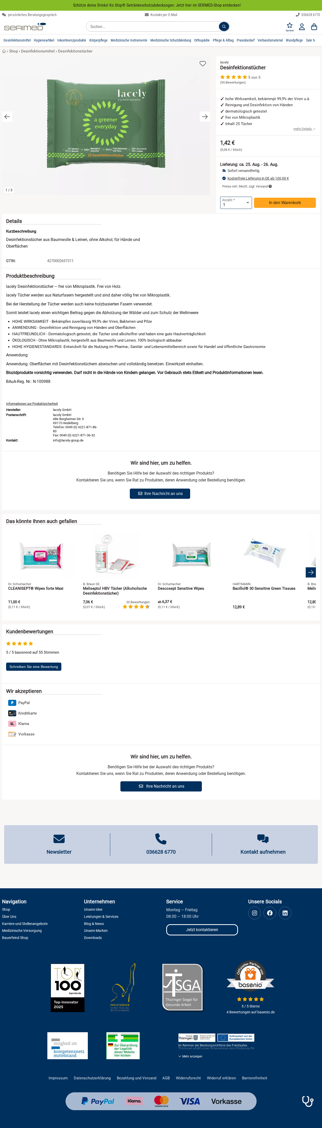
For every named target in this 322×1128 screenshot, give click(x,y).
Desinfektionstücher (75, 51)
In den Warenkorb (285, 202)
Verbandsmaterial (270, 40)
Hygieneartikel (44, 40)
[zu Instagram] (254, 913)
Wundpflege (294, 40)
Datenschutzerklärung (92, 1078)
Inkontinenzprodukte (71, 40)
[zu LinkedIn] (285, 913)
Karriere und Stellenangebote (25, 924)
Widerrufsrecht (188, 1078)
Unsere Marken (96, 931)
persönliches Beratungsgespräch (32, 14)
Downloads (93, 938)
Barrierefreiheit (254, 1078)
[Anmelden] (302, 26)
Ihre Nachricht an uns (163, 493)
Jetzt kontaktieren (202, 929)
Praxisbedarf (246, 40)
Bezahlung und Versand (136, 1078)
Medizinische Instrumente (129, 40)
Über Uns (9, 917)
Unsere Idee (93, 909)
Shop (13, 51)
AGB (166, 1078)
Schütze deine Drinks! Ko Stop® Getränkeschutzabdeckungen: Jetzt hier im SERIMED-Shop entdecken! (157, 5)
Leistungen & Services (101, 917)
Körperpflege (98, 40)
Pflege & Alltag (223, 40)
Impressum (58, 1078)
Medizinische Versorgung (22, 931)
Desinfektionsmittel (17, 40)
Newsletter (59, 852)
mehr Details (303, 129)
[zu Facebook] (269, 913)
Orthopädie (202, 40)
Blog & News (94, 924)
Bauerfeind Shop (15, 938)
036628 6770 (310, 14)
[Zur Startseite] (25, 26)
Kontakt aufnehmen (263, 852)
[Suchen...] (224, 26)
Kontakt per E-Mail (163, 14)
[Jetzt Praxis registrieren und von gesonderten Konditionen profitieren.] (308, 1101)
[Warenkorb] (314, 26)
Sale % (310, 40)
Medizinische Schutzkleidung (170, 40)
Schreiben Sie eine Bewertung (33, 667)
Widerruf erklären (221, 1078)
